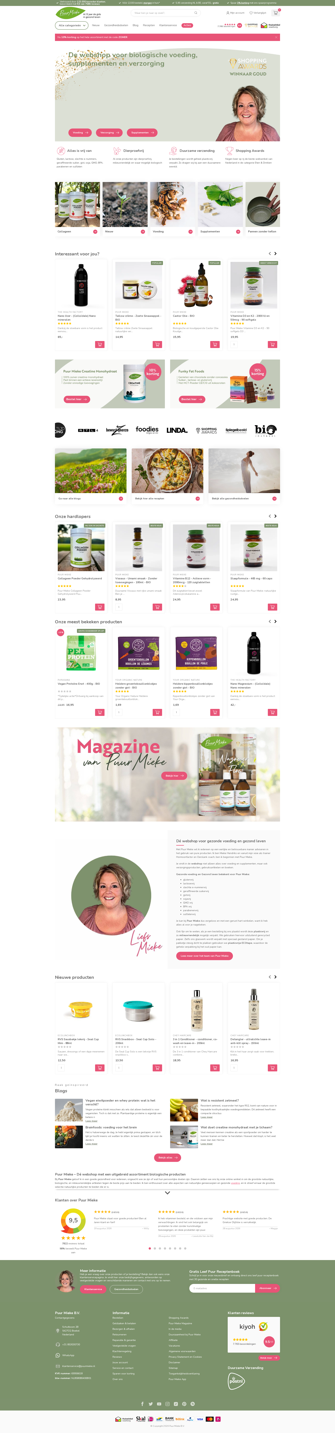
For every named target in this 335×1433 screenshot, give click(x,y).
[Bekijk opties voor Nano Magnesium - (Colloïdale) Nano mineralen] (272, 712)
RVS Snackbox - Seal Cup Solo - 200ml (135, 1041)
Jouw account (120, 1362)
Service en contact (123, 1368)
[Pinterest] (184, 1404)
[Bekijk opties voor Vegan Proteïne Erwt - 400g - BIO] (100, 712)
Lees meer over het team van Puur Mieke (204, 956)
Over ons (118, 1379)
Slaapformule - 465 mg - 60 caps (251, 578)
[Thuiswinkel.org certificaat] (270, 25)
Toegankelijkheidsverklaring (184, 1373)
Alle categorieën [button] (70, 25)
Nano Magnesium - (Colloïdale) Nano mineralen (250, 685)
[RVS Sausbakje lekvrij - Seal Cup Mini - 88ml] (81, 1008)
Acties (187, 25)
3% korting (243, 3)
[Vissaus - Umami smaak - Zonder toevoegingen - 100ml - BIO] (138, 547)
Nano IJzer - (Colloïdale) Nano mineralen (77, 318)
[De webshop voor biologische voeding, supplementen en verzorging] (167, 93)
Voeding (78, 132)
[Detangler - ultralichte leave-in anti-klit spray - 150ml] (253, 1008)
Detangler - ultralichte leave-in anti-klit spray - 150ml (250, 1041)
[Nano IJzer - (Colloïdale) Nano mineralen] (81, 285)
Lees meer (91, 1121)
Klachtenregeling (122, 1351)
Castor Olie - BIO (183, 316)
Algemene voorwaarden (182, 1351)
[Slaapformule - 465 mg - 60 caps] (253, 547)
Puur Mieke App (177, 1379)
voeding (235, 1183)
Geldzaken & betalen (124, 1323)
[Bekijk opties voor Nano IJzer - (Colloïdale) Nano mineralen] (100, 344)
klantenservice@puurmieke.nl (78, 1366)
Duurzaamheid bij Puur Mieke (185, 1334)
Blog (135, 25)
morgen (147, 3)
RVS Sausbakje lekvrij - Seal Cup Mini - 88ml (78, 1041)
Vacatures (174, 1345)
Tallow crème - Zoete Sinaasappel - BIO (138, 318)
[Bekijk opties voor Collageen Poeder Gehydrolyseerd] (100, 607)
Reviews (117, 1357)
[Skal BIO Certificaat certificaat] (140, 1419)
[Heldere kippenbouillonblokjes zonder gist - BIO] (196, 653)
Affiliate (173, 1340)
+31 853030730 (71, 1344)
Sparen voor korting (124, 1373)
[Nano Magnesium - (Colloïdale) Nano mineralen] (253, 653)
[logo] (81, 13)
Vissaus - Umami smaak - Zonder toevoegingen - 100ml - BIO (136, 580)
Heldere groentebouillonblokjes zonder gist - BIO (136, 685)
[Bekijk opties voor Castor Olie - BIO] (215, 344)
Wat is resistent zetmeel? (220, 1100)
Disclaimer (174, 1362)
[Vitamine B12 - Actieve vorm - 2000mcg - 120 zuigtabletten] (196, 547)
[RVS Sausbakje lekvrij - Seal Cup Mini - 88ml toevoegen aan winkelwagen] (100, 1067)
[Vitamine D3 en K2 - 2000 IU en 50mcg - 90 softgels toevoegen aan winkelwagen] (272, 344)
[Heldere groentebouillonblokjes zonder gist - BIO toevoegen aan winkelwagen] (157, 712)
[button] (235, 12)
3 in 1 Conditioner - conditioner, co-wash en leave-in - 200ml (195, 1041)
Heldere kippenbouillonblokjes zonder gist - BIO (193, 685)
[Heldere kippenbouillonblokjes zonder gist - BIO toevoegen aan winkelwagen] (215, 712)
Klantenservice (168, 25)
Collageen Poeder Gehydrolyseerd (80, 578)
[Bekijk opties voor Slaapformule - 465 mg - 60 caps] (272, 607)
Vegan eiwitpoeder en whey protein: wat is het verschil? (120, 1102)
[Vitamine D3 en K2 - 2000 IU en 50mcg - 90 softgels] (253, 285)
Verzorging (107, 132)
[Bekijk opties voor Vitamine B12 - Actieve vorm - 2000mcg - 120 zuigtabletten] (215, 607)
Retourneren (119, 1334)
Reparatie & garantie (124, 1340)
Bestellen (118, 1317)
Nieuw (96, 25)
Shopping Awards (179, 1317)
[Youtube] (159, 1404)
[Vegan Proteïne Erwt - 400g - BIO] (81, 653)
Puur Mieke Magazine (180, 1323)
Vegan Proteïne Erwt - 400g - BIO (79, 684)
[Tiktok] (176, 1404)
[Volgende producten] (275, 253)
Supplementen (140, 132)
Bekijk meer (266, 1357)
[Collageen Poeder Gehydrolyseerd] (81, 547)
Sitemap (173, 1368)
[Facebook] (142, 1404)
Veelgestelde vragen (124, 1345)
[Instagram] (167, 1404)
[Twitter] (151, 1404)
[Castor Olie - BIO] (196, 285)
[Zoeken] (196, 12)
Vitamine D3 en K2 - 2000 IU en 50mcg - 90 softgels (250, 318)
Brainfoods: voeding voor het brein (111, 1127)
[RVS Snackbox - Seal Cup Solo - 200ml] (138, 1008)
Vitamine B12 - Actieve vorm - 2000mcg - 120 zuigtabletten (192, 580)
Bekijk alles (165, 1157)
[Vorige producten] (269, 253)
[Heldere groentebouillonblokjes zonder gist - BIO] (138, 653)
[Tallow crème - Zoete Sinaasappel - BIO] (138, 285)
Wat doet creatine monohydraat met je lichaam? (236, 1127)
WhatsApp (68, 1355)
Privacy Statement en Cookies (185, 1357)
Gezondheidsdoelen (116, 25)
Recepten (149, 25)
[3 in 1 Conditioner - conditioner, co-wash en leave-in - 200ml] (196, 1008)
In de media (175, 1329)
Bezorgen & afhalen (124, 1329)
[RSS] (193, 1404)
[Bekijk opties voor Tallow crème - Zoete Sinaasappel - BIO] (157, 344)
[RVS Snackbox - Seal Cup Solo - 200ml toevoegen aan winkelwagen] (157, 1067)
